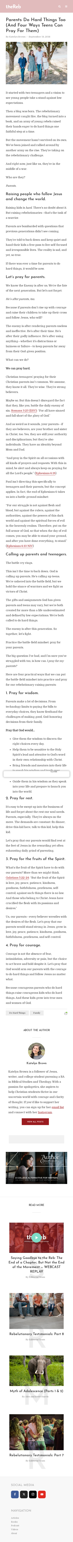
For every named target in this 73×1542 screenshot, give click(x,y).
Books (14, 1522)
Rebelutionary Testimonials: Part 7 (36, 1455)
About (14, 1533)
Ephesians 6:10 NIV (20, 546)
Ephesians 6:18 (45, 473)
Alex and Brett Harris (37, 1396)
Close (54, 772)
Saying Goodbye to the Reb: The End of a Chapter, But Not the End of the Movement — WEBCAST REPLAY (36, 1264)
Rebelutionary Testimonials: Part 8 (36, 1334)
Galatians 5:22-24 (17, 877)
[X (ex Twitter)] (24, 1494)
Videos (14, 1529)
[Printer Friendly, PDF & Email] (65, 1013)
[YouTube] (42, 1494)
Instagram (45, 1112)
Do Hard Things (17, 1013)
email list (58, 1107)
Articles (15, 1518)
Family (36, 1013)
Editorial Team (37, 1277)
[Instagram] (33, 1494)
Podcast (15, 1525)
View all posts (35, 1122)
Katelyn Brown (17, 36)
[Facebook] (15, 1494)
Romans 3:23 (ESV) (24, 410)
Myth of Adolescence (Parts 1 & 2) (36, 1391)
